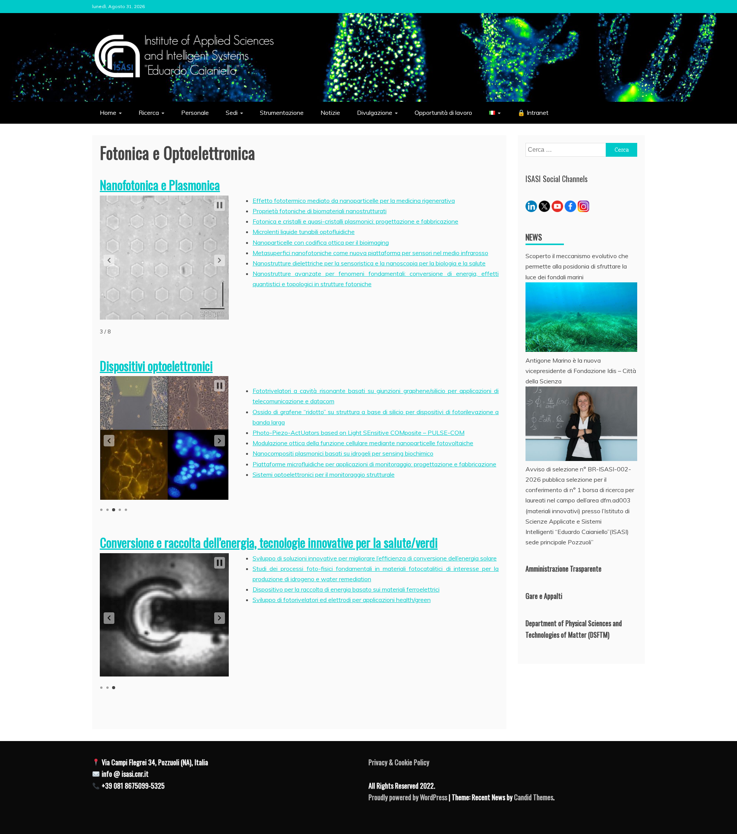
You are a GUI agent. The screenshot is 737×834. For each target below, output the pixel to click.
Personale (195, 112)
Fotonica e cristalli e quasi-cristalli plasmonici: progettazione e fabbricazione (355, 221)
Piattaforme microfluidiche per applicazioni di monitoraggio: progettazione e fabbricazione (374, 464)
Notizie (330, 112)
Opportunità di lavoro (443, 112)
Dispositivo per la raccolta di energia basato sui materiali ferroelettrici (346, 589)
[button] (109, 260)
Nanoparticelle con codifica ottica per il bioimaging (321, 242)
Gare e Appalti (543, 596)
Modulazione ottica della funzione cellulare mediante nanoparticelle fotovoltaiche (363, 443)
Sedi (232, 112)
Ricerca (149, 112)
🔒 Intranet (533, 112)
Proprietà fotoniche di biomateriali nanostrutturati (320, 211)
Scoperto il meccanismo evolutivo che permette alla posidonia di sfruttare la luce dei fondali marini (576, 266)
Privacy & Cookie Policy (398, 762)
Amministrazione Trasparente (563, 569)
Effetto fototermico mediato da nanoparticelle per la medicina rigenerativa (354, 200)
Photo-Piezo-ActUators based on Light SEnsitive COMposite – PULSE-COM (358, 432)
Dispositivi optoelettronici (156, 365)
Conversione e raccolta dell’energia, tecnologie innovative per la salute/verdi (269, 542)
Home (108, 112)
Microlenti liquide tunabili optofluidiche (304, 231)
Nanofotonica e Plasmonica (160, 185)
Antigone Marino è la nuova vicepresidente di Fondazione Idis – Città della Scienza (580, 370)
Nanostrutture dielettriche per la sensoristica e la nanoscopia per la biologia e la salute (369, 263)
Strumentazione (282, 112)
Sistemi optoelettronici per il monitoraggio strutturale (324, 474)
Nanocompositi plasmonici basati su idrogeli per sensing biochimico (343, 453)
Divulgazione (374, 112)
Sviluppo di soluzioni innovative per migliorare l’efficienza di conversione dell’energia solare (375, 558)
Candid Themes (533, 797)
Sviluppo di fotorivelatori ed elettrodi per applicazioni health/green (342, 600)
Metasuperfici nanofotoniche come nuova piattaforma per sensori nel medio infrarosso (370, 253)
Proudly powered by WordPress (408, 797)
